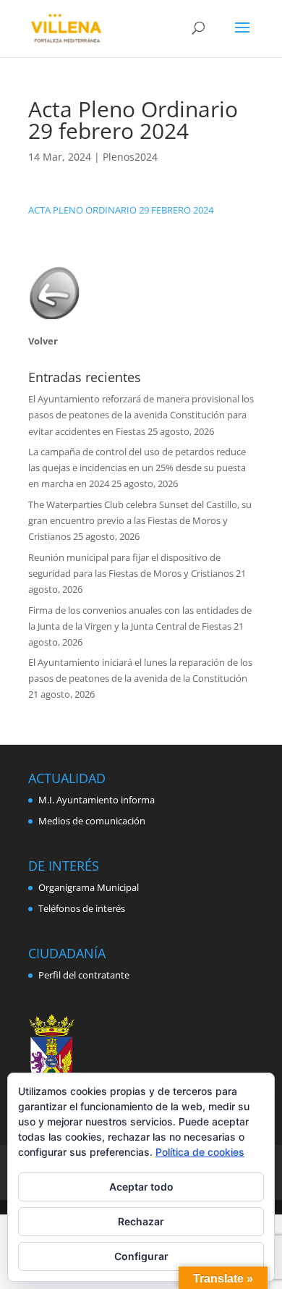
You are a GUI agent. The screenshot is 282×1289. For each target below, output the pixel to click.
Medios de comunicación (91, 820)
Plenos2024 (130, 157)
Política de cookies (199, 1152)
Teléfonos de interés (81, 908)
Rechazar (141, 1221)
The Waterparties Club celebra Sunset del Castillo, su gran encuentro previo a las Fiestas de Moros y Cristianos (140, 520)
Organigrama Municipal (88, 887)
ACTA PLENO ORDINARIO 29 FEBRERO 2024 (120, 209)
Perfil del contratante (83, 974)
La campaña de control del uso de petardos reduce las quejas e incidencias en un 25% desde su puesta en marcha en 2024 (137, 467)
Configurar (141, 1256)
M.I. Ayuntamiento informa (96, 799)
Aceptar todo (141, 1186)
